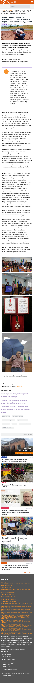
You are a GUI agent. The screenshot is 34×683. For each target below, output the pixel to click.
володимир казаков (18, 416)
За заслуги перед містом (8, 420)
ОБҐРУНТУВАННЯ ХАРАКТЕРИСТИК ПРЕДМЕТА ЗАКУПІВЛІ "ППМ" (16, 613)
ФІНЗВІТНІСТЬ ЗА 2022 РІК (8, 594)
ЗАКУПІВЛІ (3, 582)
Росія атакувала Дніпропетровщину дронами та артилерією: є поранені (14, 460)
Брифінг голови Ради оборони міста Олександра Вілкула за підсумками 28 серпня (15, 512)
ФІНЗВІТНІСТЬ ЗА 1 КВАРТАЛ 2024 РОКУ (11, 591)
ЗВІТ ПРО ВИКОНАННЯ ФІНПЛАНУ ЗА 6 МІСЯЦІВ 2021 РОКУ (16, 605)
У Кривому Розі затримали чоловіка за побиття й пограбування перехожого (14, 401)
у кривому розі (6, 416)
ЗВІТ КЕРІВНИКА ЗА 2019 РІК (8, 601)
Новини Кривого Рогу (8, 427)
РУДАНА (11, 2)
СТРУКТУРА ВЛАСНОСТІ (7, 587)
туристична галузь (22, 420)
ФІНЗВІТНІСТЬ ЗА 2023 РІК (8, 592)
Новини (10, 10)
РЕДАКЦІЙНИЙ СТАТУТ (7, 585)
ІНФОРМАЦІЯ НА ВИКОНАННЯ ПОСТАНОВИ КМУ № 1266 (15, 584)
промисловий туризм (25, 423)
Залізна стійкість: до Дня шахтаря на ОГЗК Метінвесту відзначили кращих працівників (15, 567)
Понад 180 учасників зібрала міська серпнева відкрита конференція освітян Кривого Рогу (16, 540)
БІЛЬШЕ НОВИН (28, 572)
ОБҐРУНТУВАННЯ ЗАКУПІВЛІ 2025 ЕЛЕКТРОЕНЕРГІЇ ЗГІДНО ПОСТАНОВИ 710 (16, 607)
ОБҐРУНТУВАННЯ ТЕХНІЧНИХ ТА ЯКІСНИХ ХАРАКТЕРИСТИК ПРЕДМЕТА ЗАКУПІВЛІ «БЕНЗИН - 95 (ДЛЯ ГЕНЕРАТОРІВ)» (16, 633)
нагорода (14, 423)
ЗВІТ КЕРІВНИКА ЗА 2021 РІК (8, 598)
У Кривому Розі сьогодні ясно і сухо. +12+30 (14, 486)
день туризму (5, 423)
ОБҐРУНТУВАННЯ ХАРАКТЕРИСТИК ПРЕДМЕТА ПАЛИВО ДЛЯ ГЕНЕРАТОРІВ (16, 610)
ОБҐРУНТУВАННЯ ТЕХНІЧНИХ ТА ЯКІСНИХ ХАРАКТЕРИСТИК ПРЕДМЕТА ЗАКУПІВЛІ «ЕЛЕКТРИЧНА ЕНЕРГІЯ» (15, 621)
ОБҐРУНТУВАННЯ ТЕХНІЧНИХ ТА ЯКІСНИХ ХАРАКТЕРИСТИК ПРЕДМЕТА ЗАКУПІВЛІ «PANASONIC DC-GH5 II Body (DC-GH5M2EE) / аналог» (16, 629)
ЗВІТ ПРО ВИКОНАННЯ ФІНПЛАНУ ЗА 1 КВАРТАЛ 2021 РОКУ (16, 603)
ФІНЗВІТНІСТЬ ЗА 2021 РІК (8, 596)
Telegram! (19, 386)
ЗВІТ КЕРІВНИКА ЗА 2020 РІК (8, 599)
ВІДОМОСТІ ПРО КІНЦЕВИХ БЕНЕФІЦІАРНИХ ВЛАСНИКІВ (15, 589)
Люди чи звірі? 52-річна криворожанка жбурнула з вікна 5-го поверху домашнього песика (16, 409)
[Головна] (3, 4)
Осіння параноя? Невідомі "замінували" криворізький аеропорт (14, 395)
